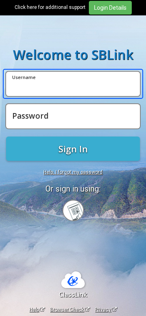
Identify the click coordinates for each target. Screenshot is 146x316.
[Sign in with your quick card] (73, 210)
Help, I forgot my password (73, 172)
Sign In (73, 149)
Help (34, 309)
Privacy (103, 309)
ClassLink (73, 294)
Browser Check (67, 309)
